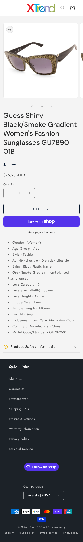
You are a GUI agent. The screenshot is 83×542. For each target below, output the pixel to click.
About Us (15, 379)
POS (39, 527)
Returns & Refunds (22, 419)
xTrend (32, 527)
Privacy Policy (19, 439)
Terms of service (48, 532)
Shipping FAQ (19, 409)
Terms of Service (21, 449)
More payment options (41, 232)
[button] (9, 8)
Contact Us (16, 389)
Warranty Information (24, 429)
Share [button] (12, 164)
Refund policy (26, 532)
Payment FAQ (18, 398)
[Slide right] (51, 106)
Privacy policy (70, 532)
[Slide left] (32, 106)
